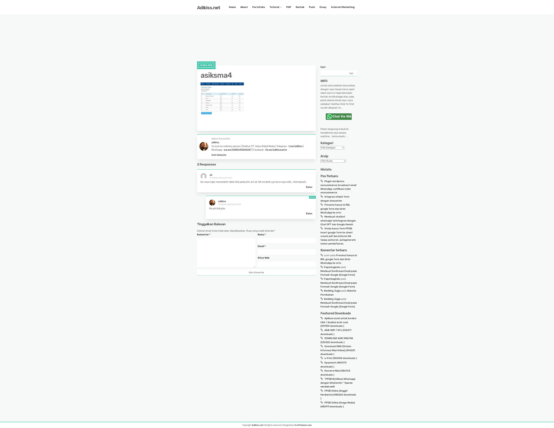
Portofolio (258, 7)
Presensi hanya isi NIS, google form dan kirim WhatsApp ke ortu (335, 208)
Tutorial (274, 7)
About (244, 7)
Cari (322, 67)
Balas (309, 187)
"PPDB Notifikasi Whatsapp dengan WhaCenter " (337, 383)
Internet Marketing (343, 7)
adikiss (222, 201)
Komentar (203, 234)
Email (262, 246)
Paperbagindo (332, 267)
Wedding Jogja (332, 290)
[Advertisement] (86, 34)
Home (232, 7)
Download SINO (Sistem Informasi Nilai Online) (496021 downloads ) (337, 350)
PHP (288, 7)
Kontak (300, 7)
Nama (262, 234)
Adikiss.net (208, 7)
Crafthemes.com (303, 425)
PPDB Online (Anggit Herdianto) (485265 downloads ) (338, 394)
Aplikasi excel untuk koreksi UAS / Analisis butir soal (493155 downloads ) (338, 322)
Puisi (312, 7)
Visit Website (218, 155)
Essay (323, 7)
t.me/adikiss (295, 146)
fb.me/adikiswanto (276, 149)
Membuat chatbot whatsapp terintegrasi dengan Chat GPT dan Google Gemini (338, 220)
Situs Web (263, 257)
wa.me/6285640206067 (238, 149)
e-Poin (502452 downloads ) (340, 358)
